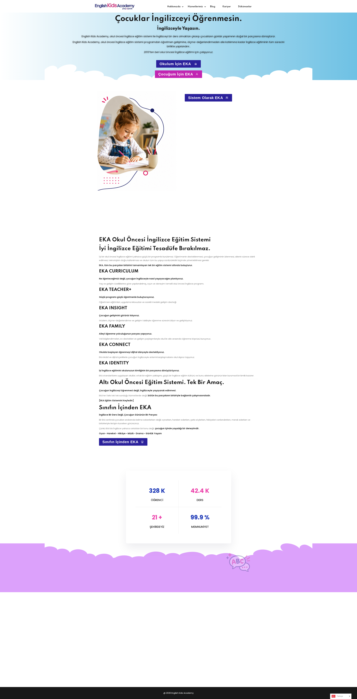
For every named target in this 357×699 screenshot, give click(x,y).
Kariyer (226, 6)
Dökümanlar (245, 6)
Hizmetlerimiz (195, 6)
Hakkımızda (173, 6)
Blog (212, 6)
